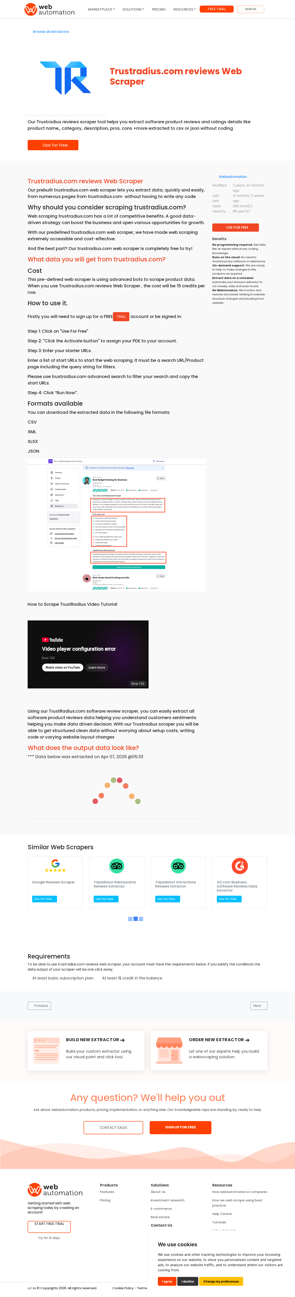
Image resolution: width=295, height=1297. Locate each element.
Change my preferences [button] (221, 1281)
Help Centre (222, 1214)
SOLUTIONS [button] (132, 9)
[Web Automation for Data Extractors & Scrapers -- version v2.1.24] (49, 9)
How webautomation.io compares (239, 1191)
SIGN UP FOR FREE (180, 1127)
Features (107, 1191)
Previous (40, 1005)
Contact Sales (113, 1127)
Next (257, 1005)
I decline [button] (188, 1281)
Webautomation (233, 176)
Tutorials (219, 1222)
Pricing (105, 1200)
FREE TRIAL (217, 8)
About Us (158, 1191)
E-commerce (161, 1208)
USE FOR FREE (236, 227)
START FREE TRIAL (49, 1223)
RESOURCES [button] (183, 9)
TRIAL (121, 316)
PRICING (159, 9)
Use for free (55, 145)
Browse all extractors (50, 31)
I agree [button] (167, 1281)
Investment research (167, 1200)
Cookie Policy (122, 1288)
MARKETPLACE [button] (100, 9)
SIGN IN (250, 9)
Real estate (160, 1217)
